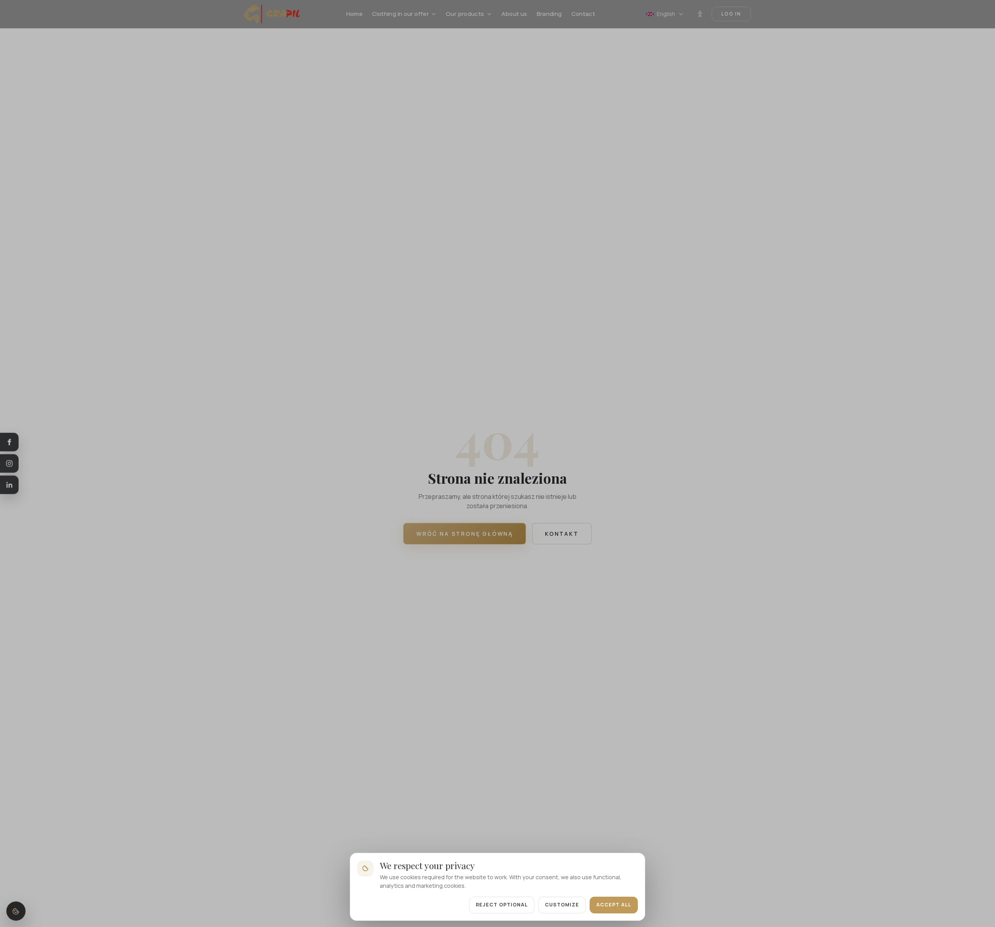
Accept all (613, 904)
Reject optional (502, 904)
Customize (562, 904)
